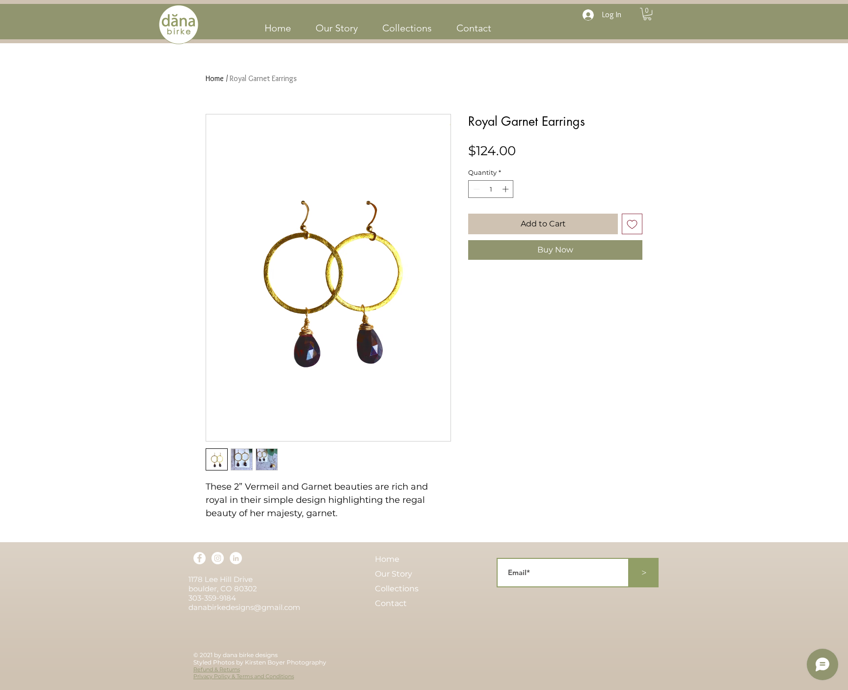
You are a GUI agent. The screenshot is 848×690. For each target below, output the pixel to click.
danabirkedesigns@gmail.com (244, 607)
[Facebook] (199, 558)
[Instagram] (218, 558)
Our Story (393, 574)
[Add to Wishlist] (632, 224)
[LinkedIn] (236, 558)
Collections (397, 588)
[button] (647, 14)
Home (215, 78)
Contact (391, 603)
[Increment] (506, 189)
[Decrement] (475, 189)
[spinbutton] (491, 189)
